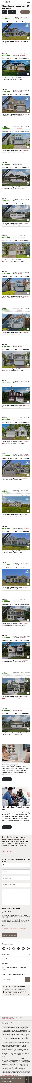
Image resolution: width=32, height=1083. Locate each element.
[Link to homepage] (6, 2)
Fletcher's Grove (25, 733)
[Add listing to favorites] (28, 38)
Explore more (6, 827)
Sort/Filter (12, 12)
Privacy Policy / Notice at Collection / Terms (14, 968)
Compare (27, 26)
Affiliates (5, 963)
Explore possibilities (6, 1081)
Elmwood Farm (26, 78)
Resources (5, 955)
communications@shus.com (8, 1018)
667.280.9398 (7, 851)
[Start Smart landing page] (16, 805)
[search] (25, 2)
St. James (17, 41)
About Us (5, 959)
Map (4, 12)
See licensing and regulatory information (14, 1074)
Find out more (7, 779)
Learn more (26, 18)
